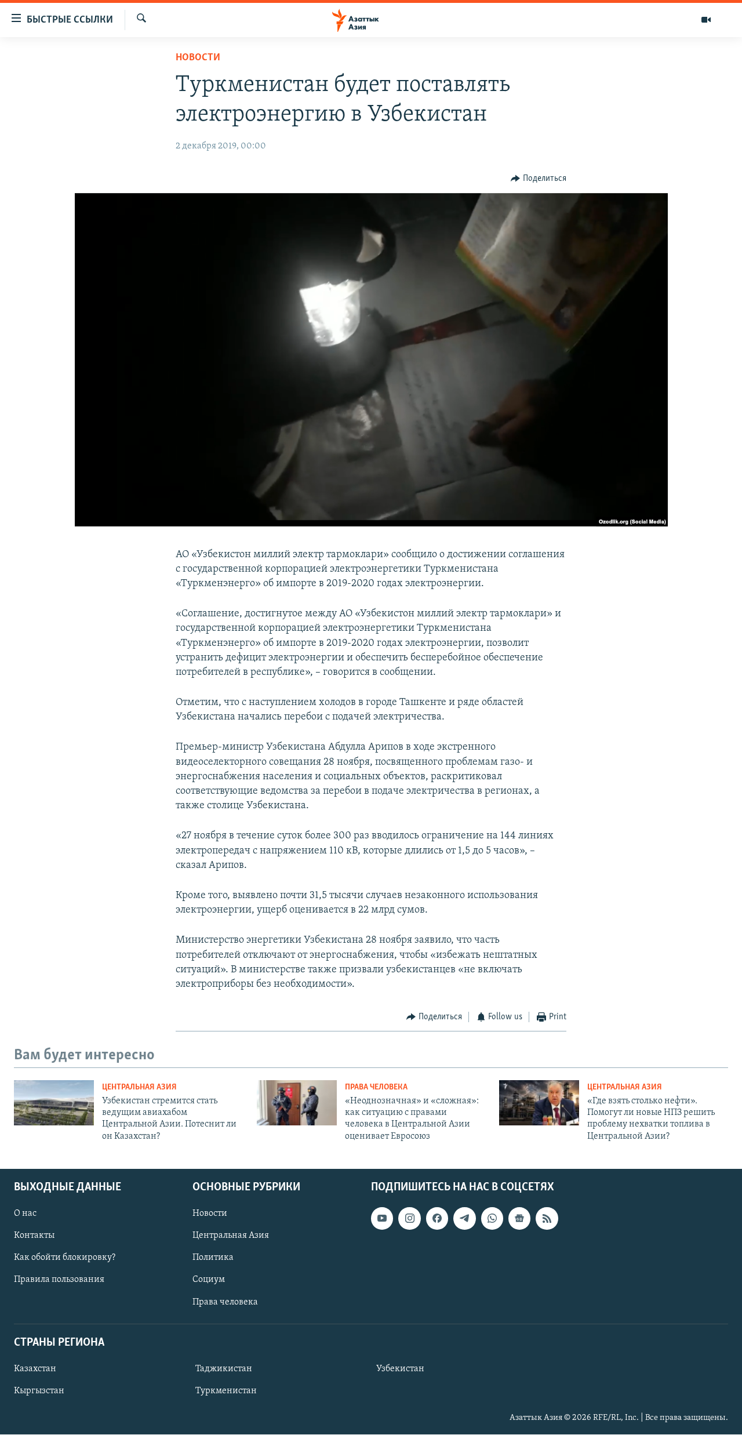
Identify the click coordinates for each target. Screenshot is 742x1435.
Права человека (376, 1087)
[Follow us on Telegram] (464, 1219)
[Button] (538, 178)
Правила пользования (59, 1280)
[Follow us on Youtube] (382, 1219)
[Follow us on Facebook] (437, 1219)
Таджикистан (223, 1369)
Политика (213, 1258)
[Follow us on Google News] (519, 1219)
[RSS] (547, 1219)
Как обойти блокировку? (64, 1258)
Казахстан (35, 1369)
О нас (25, 1214)
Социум (208, 1280)
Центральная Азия (139, 1087)
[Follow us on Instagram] (409, 1219)
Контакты (34, 1236)
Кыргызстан (39, 1391)
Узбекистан (400, 1369)
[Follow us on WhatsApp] (492, 1219)
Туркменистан (226, 1391)
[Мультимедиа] (706, 20)
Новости (198, 58)
